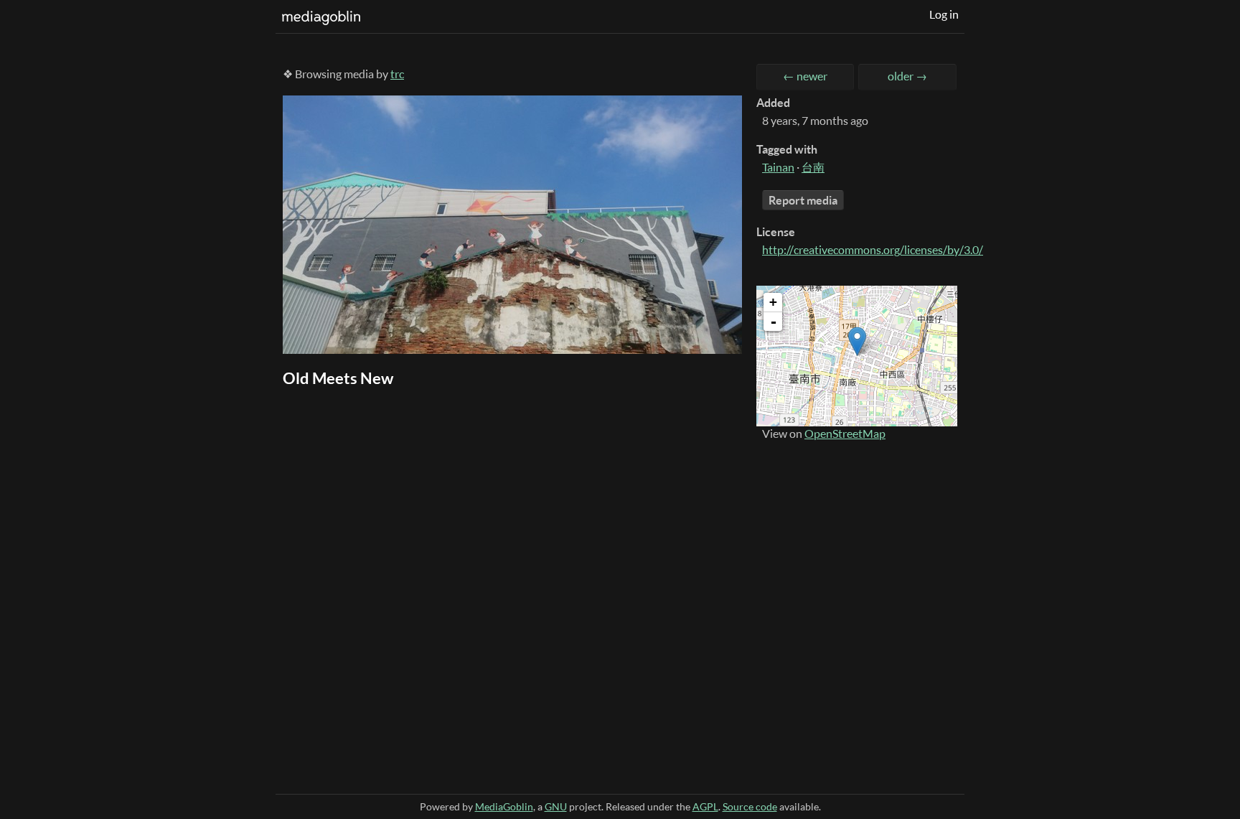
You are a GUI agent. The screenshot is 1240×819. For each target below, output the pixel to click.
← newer (805, 76)
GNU (556, 806)
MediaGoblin (504, 806)
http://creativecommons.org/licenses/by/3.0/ (872, 250)
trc (397, 74)
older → (907, 76)
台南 (813, 167)
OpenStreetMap (845, 433)
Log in (944, 14)
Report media (803, 200)
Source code (750, 806)
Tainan (778, 167)
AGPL (705, 806)
